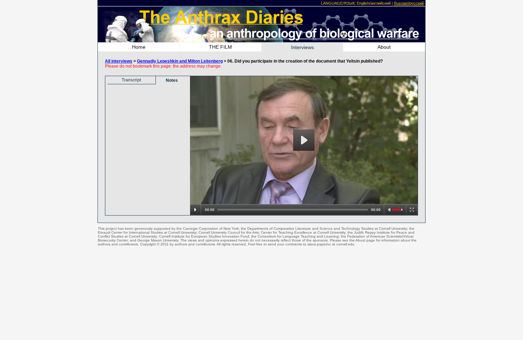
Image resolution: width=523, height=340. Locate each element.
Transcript (131, 80)
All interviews (118, 61)
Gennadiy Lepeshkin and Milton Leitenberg (180, 61)
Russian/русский (409, 3)
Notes (172, 80)
